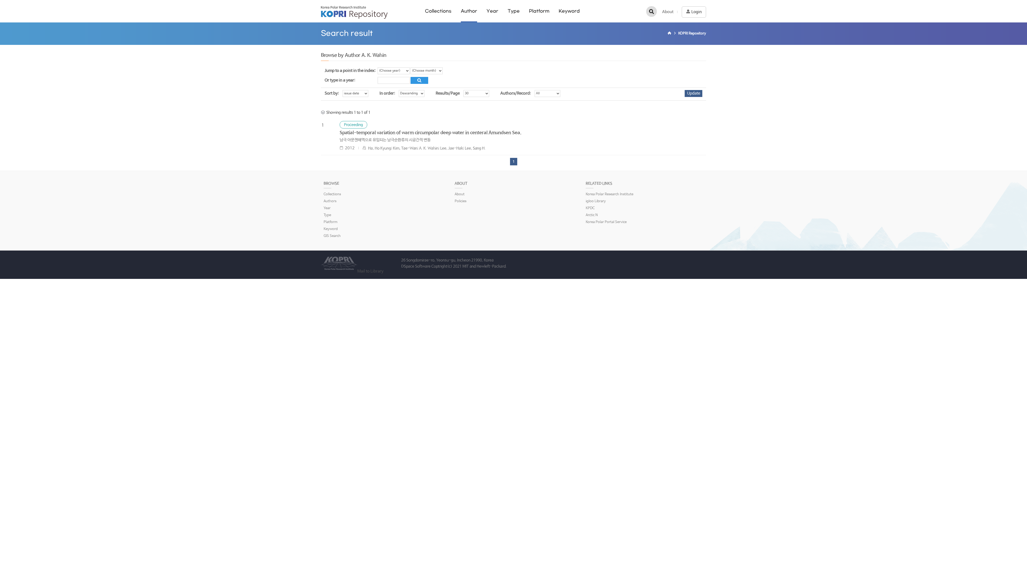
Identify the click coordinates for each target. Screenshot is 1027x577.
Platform (539, 11)
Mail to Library (370, 271)
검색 (651, 11)
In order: (387, 93)
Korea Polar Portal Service (606, 222)
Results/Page (448, 93)
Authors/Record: (515, 93)
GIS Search (332, 236)
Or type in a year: (340, 80)
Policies (460, 201)
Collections (438, 11)
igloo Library (596, 201)
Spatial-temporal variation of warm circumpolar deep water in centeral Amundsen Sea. (431, 132)
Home (670, 34)
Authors (330, 201)
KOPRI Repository (354, 12)
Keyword (569, 11)
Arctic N (592, 215)
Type (514, 11)
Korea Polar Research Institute (609, 194)
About (667, 12)
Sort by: (332, 93)
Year (492, 11)
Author (469, 11)
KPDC (590, 208)
